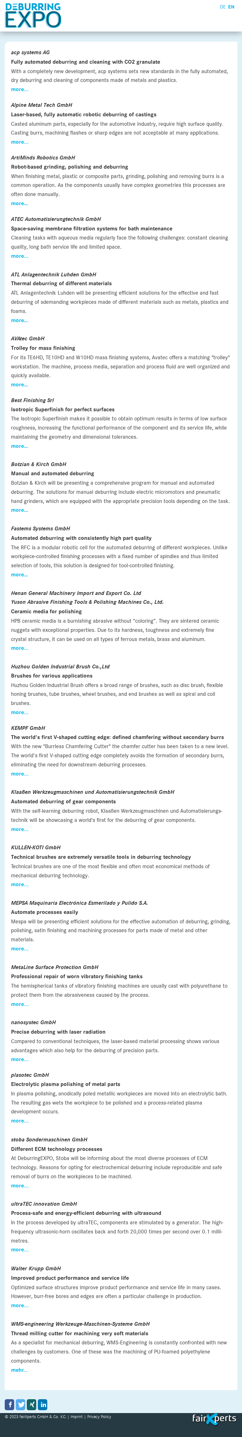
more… (19, 510)
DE (223, 7)
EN (231, 6)
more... (20, 142)
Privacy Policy (99, 1416)
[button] (9, 1404)
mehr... (19, 1370)
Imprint (77, 1416)
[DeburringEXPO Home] (34, 16)
